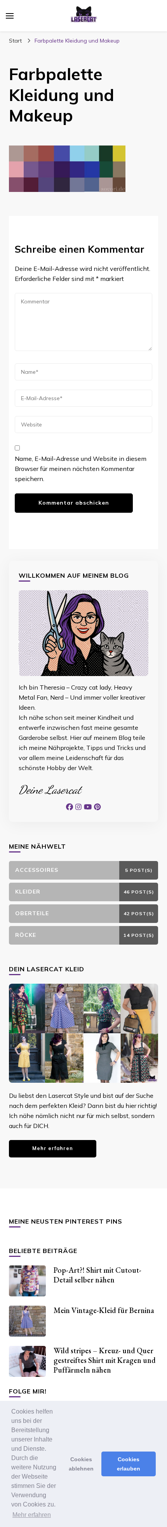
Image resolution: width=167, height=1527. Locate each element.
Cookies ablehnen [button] (81, 1464)
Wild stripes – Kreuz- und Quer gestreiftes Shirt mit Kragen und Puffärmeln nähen (105, 1360)
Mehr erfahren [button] (31, 1515)
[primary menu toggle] (10, 16)
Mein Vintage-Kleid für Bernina (104, 1310)
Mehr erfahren (52, 1148)
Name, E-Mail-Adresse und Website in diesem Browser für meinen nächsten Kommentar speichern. (80, 469)
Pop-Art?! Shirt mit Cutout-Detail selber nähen (97, 1275)
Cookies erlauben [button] (128, 1464)
